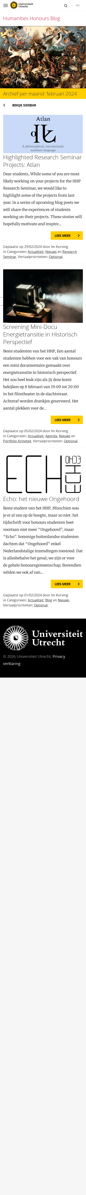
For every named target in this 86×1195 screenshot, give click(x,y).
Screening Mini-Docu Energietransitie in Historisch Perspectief (40, 334)
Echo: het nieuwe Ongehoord (41, 499)
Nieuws (51, 251)
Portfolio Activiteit (17, 441)
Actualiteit (36, 251)
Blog (48, 600)
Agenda (51, 436)
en (78, 5)
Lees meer (63, 235)
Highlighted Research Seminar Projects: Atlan (42, 161)
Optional (55, 256)
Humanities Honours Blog (31, 18)
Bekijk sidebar (24, 105)
